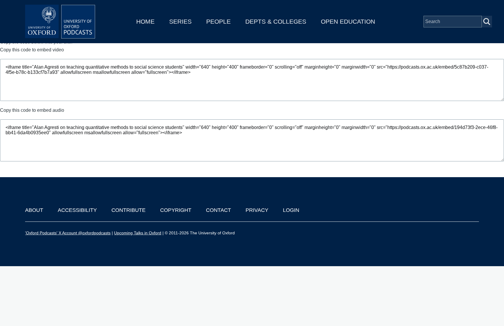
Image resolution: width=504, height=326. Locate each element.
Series (180, 21)
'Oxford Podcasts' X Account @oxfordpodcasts (68, 233)
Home (145, 21)
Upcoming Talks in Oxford (137, 233)
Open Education (348, 21)
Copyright (175, 210)
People (218, 21)
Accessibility (77, 210)
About (34, 210)
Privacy (257, 210)
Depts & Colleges (275, 21)
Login (291, 210)
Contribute (128, 210)
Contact (218, 210)
